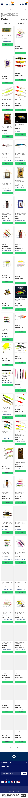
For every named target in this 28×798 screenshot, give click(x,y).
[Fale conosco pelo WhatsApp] (23, 4)
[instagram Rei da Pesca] (14, 756)
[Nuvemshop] (14, 791)
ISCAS (6, 13)
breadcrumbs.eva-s (9, 14)
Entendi (23, 795)
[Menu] (2, 4)
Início (2, 13)
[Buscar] (26, 9)
